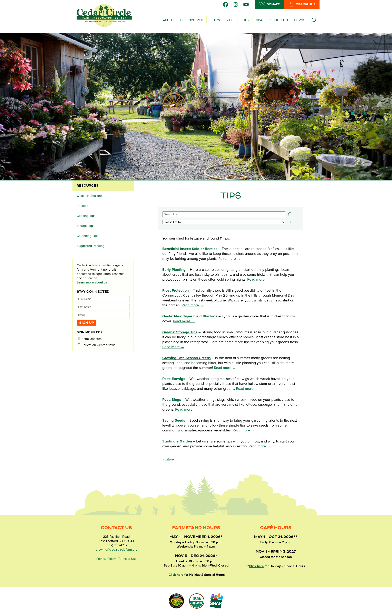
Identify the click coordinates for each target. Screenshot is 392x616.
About (168, 20)
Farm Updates (91, 339)
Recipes (82, 206)
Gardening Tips (87, 236)
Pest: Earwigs (173, 378)
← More (168, 459)
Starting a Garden (177, 441)
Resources (278, 20)
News (299, 20)
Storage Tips (85, 226)
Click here (176, 575)
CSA (259, 20)
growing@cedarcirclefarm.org (116, 550)
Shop (245, 20)
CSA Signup (305, 4)
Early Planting (174, 269)
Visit (230, 20)
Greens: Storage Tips (179, 332)
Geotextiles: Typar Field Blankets (189, 316)
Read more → (229, 258)
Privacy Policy (106, 559)
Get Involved (191, 20)
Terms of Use (127, 559)
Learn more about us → (94, 282)
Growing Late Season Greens (186, 358)
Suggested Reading (91, 246)
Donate (273, 4)
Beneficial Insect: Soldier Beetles (189, 248)
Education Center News (98, 345)
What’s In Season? (89, 196)
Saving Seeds (173, 420)
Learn (215, 20)
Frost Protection (175, 290)
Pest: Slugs (171, 399)
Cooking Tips (86, 216)
